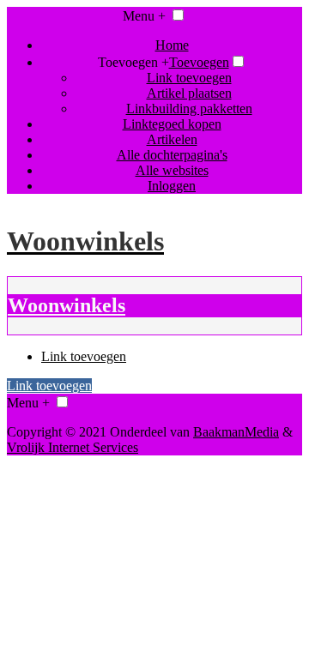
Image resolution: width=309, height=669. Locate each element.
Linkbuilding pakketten (189, 108)
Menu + (144, 16)
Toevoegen (199, 62)
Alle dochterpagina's (172, 155)
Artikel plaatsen (189, 93)
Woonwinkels (66, 305)
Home (172, 45)
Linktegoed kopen (172, 124)
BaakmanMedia (236, 432)
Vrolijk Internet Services (72, 447)
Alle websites (172, 170)
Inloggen (172, 185)
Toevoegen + (133, 62)
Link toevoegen (189, 77)
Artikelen (172, 139)
